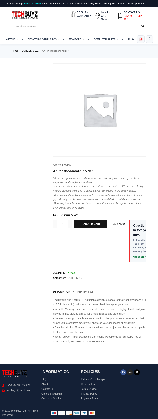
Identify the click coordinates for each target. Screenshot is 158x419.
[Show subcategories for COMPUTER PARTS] (122, 39)
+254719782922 (32, 3)
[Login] (149, 39)
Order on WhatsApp (145, 256)
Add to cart (91, 224)
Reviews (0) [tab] (85, 291)
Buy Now (119, 224)
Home (15, 50)
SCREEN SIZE (30, 50)
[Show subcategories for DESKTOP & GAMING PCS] (63, 39)
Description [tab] (61, 291)
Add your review (62, 164)
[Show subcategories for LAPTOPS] (22, 39)
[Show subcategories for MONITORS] (88, 39)
